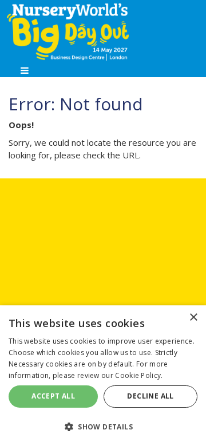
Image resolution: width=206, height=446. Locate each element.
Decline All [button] (150, 396)
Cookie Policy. (139, 375)
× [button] (193, 317)
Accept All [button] (53, 396)
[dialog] (103, 375)
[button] (103, 426)
